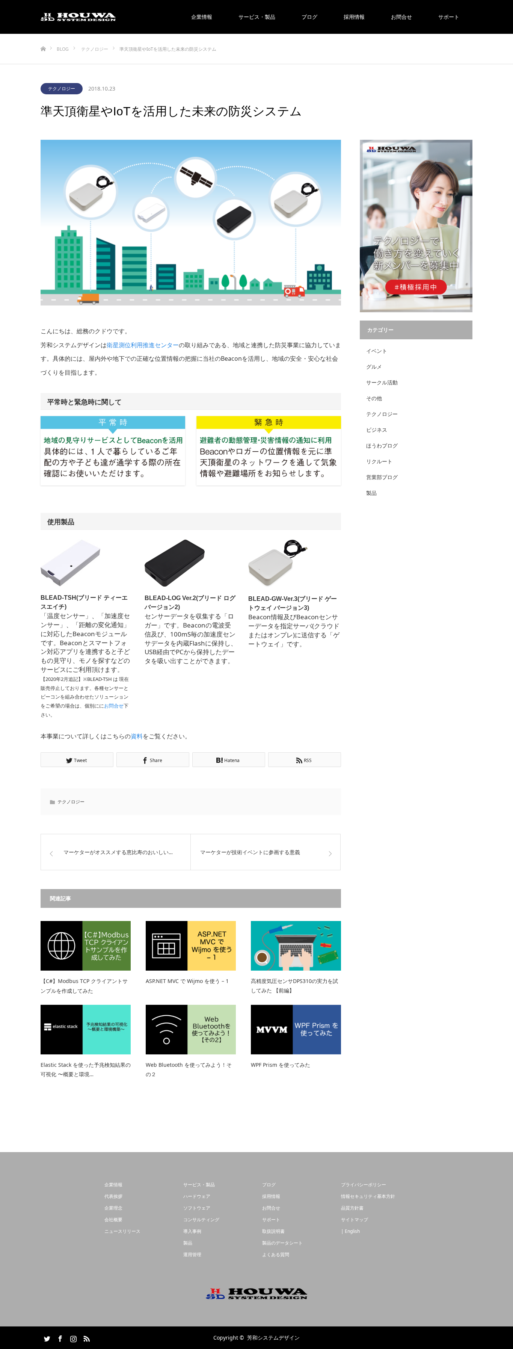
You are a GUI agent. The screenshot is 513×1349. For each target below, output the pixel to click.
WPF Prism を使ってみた (280, 1064)
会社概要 (113, 1219)
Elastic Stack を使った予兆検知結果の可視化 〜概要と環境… (86, 1069)
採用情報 (354, 16)
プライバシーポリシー (363, 1184)
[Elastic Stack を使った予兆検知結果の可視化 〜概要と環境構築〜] (86, 1029)
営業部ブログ (382, 477)
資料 (137, 736)
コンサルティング (201, 1219)
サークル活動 (382, 382)
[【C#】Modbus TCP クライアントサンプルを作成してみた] (86, 946)
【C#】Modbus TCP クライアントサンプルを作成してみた (84, 985)
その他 (374, 398)
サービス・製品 (256, 16)
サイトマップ (354, 1219)
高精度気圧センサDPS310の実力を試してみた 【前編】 (294, 985)
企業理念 (113, 1208)
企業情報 (201, 16)
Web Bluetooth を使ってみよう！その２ (189, 1069)
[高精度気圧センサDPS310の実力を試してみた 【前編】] (296, 946)
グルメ (374, 366)
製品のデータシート (282, 1243)
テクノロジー (61, 88)
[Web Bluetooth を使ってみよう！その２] (191, 1029)
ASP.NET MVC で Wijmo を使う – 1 (187, 981)
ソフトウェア (196, 1208)
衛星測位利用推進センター (143, 345)
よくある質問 (275, 1254)
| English (350, 1231)
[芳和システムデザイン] (78, 16)
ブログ (309, 16)
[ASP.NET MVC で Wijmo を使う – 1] (191, 946)
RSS (85, 1337)
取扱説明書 (273, 1231)
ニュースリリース (122, 1231)
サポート (448, 16)
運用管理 (192, 1254)
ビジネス (376, 429)
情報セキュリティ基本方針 (368, 1196)
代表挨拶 (113, 1196)
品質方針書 (352, 1208)
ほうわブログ (382, 445)
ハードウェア (196, 1196)
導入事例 (192, 1231)
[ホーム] (43, 36)
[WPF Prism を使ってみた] (296, 1029)
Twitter (46, 1337)
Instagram (72, 1337)
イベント (376, 350)
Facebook (59, 1337)
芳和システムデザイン (273, 1337)
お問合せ (401, 16)
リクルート (379, 461)
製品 (371, 492)
